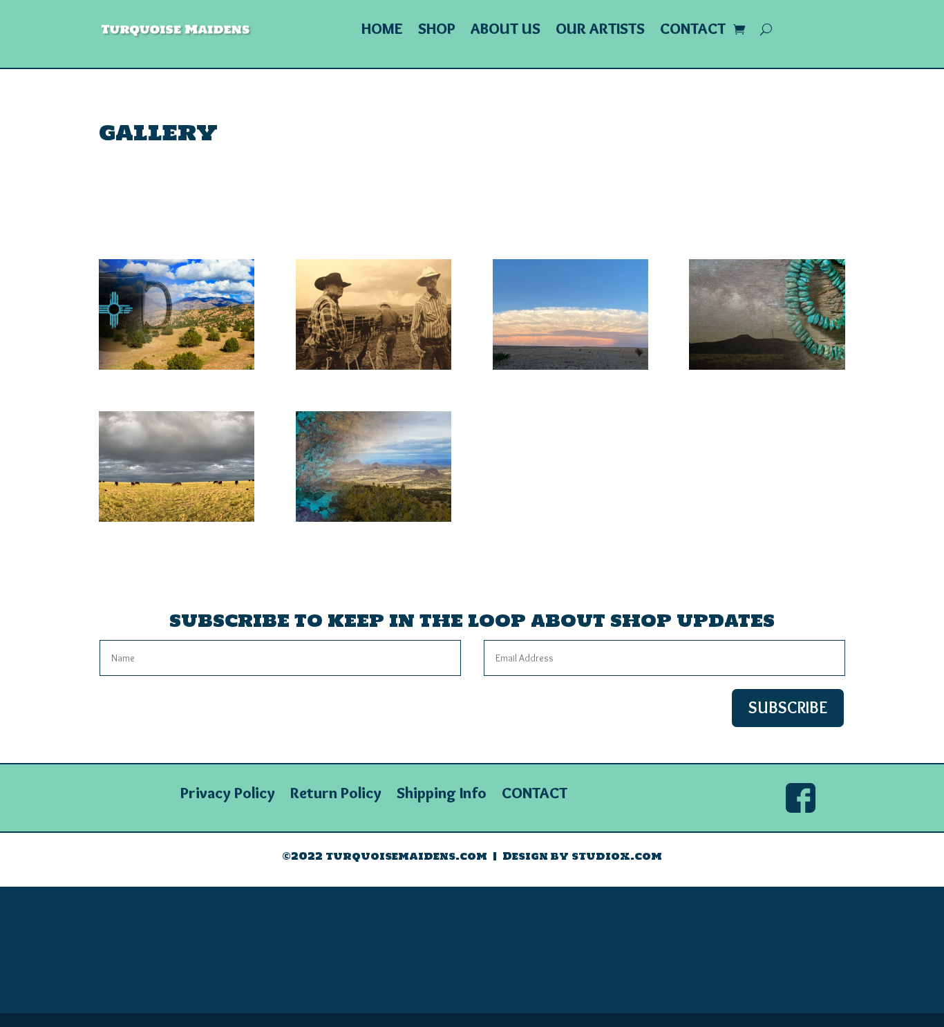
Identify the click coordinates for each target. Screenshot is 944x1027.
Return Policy (335, 795)
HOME (382, 31)
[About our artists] (766, 366)
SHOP (436, 31)
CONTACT (693, 31)
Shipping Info (442, 795)
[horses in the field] (176, 518)
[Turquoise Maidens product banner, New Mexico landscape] (176, 366)
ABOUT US (505, 31)
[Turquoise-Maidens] (373, 518)
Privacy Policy (227, 795)
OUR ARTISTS (600, 31)
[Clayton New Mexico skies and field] (570, 366)
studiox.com (617, 856)
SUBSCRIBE (787, 707)
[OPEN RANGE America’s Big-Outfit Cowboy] (373, 366)
